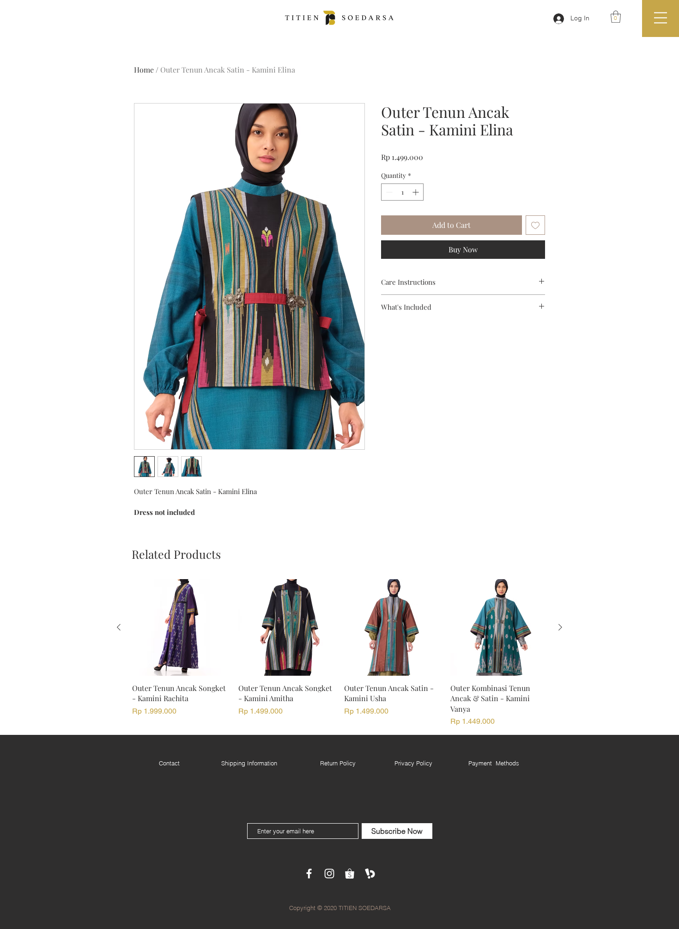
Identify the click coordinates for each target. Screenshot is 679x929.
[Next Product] (560, 627)
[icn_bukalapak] (370, 873)
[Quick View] (180, 627)
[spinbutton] (402, 192)
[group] (339, 653)
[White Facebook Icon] (309, 873)
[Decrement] (388, 192)
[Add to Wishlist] (535, 225)
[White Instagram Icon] (329, 873)
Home (144, 69)
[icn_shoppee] (349, 873)
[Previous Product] (118, 627)
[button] (616, 17)
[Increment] (416, 192)
